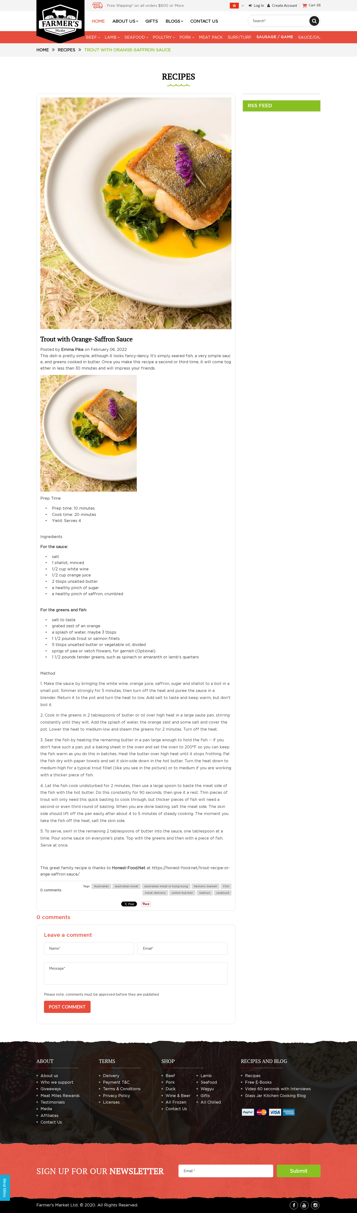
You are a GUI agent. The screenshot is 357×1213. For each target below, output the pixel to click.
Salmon (204, 892)
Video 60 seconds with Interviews (278, 1089)
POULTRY (162, 37)
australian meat (126, 886)
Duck (171, 1089)
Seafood (209, 1082)
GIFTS (151, 21)
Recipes (66, 50)
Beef (170, 1075)
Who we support (57, 1082)
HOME (98, 21)
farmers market (205, 886)
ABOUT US (123, 21)
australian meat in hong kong (166, 886)
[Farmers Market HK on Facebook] (294, 1205)
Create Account (284, 5)
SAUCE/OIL (309, 37)
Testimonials (53, 1102)
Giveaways (51, 1089)
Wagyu (207, 1089)
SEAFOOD (134, 37)
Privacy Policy (116, 1095)
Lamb (206, 1075)
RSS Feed (260, 106)
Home (42, 50)
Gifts (205, 1095)
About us (49, 1075)
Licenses (111, 1102)
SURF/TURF (240, 37)
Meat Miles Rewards (60, 1095)
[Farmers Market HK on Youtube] (304, 1205)
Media (46, 1109)
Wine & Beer (178, 1095)
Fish (226, 886)
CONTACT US (204, 21)
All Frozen (176, 1102)
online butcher (182, 892)
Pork (170, 1082)
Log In (259, 5)
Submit (298, 1170)
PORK (185, 37)
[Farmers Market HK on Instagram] (315, 1205)
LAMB (111, 37)
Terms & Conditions (122, 1089)
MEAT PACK (211, 37)
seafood (222, 892)
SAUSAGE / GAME (274, 37)
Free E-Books (258, 1082)
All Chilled (211, 1102)
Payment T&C (116, 1082)
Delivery (111, 1075)
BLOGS (173, 21)
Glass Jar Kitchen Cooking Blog (275, 1095)
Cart (314, 5)
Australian (101, 886)
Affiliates (50, 1115)
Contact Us (51, 1122)
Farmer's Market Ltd (57, 1205)
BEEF (91, 37)
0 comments (50, 890)
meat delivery (155, 892)
